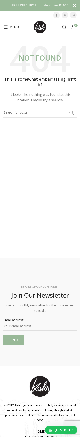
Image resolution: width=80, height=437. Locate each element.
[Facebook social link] (56, 15)
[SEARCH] (71, 113)
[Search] (64, 27)
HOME (40, 431)
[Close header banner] (74, 5)
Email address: (13, 320)
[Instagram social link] (65, 15)
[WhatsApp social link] (73, 15)
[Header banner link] (33, 5)
